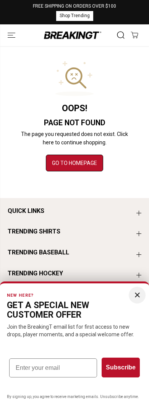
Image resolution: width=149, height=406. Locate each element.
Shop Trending (75, 15)
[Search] (121, 35)
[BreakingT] (72, 35)
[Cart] (134, 35)
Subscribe (121, 367)
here (48, 142)
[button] (12, 35)
